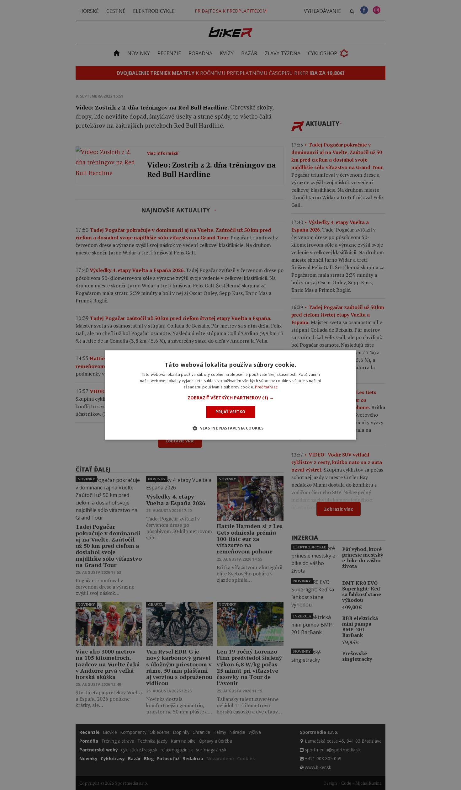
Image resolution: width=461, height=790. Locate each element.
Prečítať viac (266, 387)
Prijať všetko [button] (230, 411)
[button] (231, 398)
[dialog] (230, 395)
